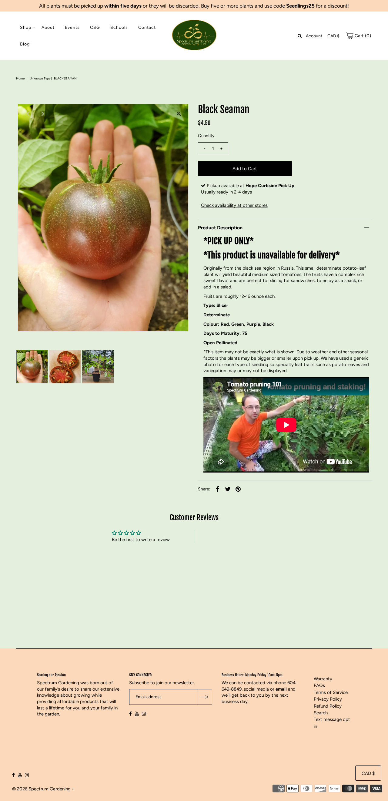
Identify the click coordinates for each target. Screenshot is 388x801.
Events (72, 27)
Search (321, 712)
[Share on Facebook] (217, 488)
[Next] (42, 113)
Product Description (220, 228)
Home (20, 78)
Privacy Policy (328, 699)
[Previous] (27, 113)
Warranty (323, 679)
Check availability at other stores (234, 205)
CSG (95, 27)
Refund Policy (328, 706)
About (48, 27)
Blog (25, 44)
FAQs (319, 685)
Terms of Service (331, 692)
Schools (119, 27)
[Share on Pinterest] (238, 488)
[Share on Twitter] (227, 488)
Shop (25, 27)
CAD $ (333, 36)
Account (314, 36)
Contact (147, 27)
